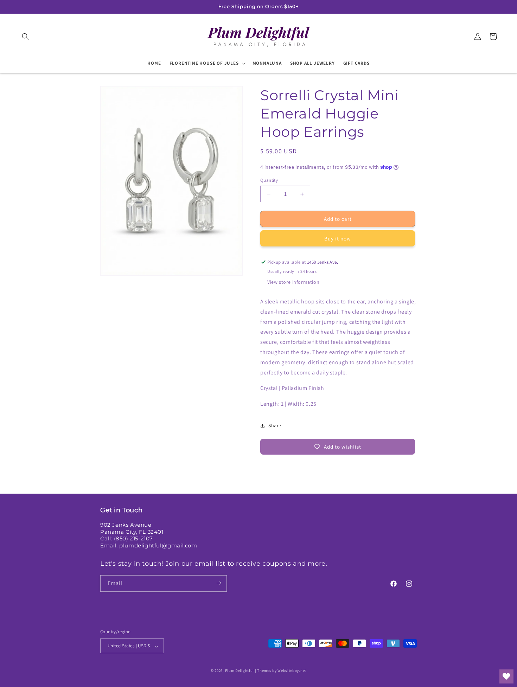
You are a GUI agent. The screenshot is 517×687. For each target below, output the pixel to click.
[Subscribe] (218, 583)
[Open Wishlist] (506, 676)
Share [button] (274, 425)
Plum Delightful (240, 670)
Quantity (269, 180)
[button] (25, 36)
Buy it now (337, 238)
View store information (293, 282)
